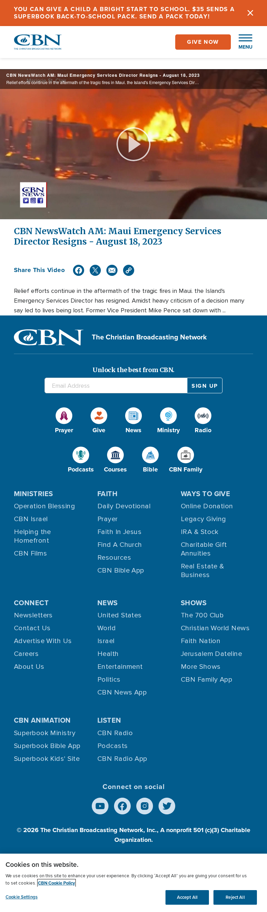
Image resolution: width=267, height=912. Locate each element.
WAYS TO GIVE (205, 493)
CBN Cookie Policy (56, 883)
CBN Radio (115, 733)
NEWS (107, 603)
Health (108, 654)
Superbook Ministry (44, 733)
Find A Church (119, 545)
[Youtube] (100, 806)
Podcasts (112, 746)
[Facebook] (78, 270)
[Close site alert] (250, 13)
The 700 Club (202, 615)
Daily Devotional (124, 506)
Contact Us (32, 628)
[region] (133, 883)
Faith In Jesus (119, 532)
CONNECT (31, 603)
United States (119, 615)
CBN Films (30, 553)
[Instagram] (144, 806)
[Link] (128, 270)
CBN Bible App (120, 570)
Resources (114, 557)
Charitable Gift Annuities (204, 549)
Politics (109, 679)
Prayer (107, 519)
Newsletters (33, 615)
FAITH (107, 493)
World (106, 628)
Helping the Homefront (32, 536)
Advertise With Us (43, 641)
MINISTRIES (33, 493)
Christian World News (215, 628)
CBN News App (122, 692)
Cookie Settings (22, 897)
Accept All (187, 897)
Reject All (235, 897)
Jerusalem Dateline (211, 654)
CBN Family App (206, 679)
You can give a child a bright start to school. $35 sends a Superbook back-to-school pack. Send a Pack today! (124, 13)
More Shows (201, 667)
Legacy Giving (203, 519)
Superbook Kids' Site (47, 759)
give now (203, 42)
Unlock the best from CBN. (133, 370)
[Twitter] (95, 270)
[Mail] (112, 270)
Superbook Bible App (47, 746)
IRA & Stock (200, 532)
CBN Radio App (122, 759)
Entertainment (120, 667)
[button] (242, 42)
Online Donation (207, 506)
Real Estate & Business (202, 570)
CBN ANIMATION (42, 720)
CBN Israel (31, 519)
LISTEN (109, 720)
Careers (26, 654)
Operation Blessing (44, 506)
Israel (106, 641)
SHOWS (194, 603)
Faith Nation (200, 641)
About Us (29, 667)
